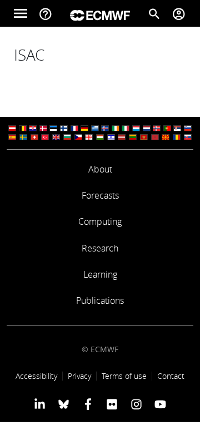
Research (100, 248)
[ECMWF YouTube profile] (160, 404)
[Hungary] (100, 137)
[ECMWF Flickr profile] (112, 404)
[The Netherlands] (147, 128)
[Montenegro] (144, 137)
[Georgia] (89, 137)
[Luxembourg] (136, 128)
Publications (100, 300)
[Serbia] (177, 128)
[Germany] (84, 128)
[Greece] (95, 128)
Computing (100, 221)
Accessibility (36, 376)
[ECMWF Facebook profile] (88, 404)
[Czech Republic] (78, 137)
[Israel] (111, 137)
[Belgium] (23, 128)
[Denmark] (43, 128)
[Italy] (125, 128)
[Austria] (12, 128)
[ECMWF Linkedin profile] (40, 404)
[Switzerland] (34, 137)
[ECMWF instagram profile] (136, 404)
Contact (170, 376)
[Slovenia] (188, 128)
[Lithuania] (133, 137)
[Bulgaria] (67, 137)
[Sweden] (23, 137)
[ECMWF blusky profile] (64, 404)
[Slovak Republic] (188, 137)
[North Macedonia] (165, 137)
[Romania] (177, 137)
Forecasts (100, 195)
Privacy (79, 376)
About (100, 169)
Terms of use (124, 376)
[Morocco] (155, 137)
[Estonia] (53, 128)
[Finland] (64, 128)
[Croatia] (33, 128)
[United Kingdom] (56, 137)
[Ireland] (115, 128)
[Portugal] (167, 128)
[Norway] (157, 128)
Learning (100, 274)
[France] (74, 128)
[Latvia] (122, 137)
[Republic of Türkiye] (45, 137)
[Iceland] (105, 128)
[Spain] (12, 137)
